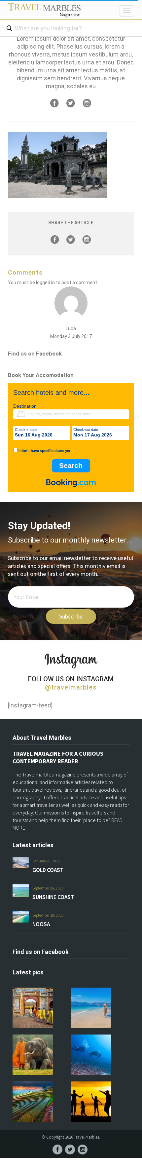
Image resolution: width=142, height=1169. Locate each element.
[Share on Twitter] (70, 103)
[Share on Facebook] (54, 103)
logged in (45, 282)
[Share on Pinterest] (87, 103)
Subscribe (71, 616)
